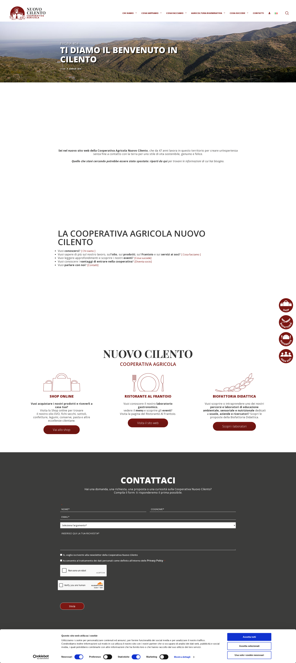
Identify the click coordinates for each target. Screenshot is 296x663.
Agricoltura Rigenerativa (206, 13)
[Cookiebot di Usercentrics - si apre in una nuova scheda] (40, 657)
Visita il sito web (148, 423)
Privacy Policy (155, 560)
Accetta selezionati (249, 646)
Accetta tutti (249, 637)
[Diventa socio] (143, 261)
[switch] (107, 656)
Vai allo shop (61, 430)
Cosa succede (237, 13)
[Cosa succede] (142, 258)
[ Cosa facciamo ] (191, 254)
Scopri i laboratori (234, 426)
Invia (72, 606)
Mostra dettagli (182, 657)
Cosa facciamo (174, 13)
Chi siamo (128, 13)
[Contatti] (92, 265)
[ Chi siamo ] (88, 251)
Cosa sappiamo (149, 13)
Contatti (258, 13)
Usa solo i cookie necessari (249, 655)
